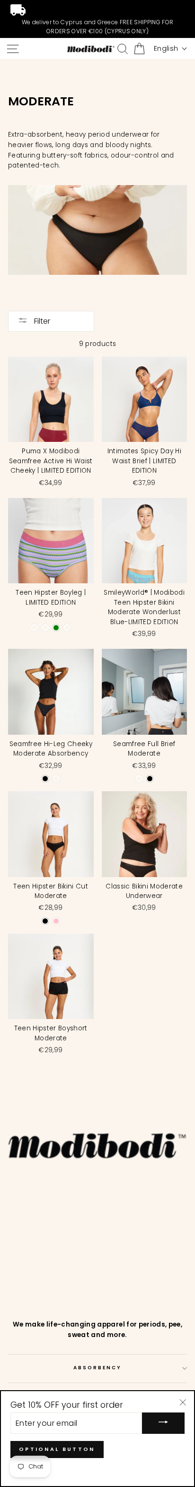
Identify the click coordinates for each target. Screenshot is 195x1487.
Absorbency (97, 1367)
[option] (97, 19)
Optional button (57, 1449)
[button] (170, 48)
